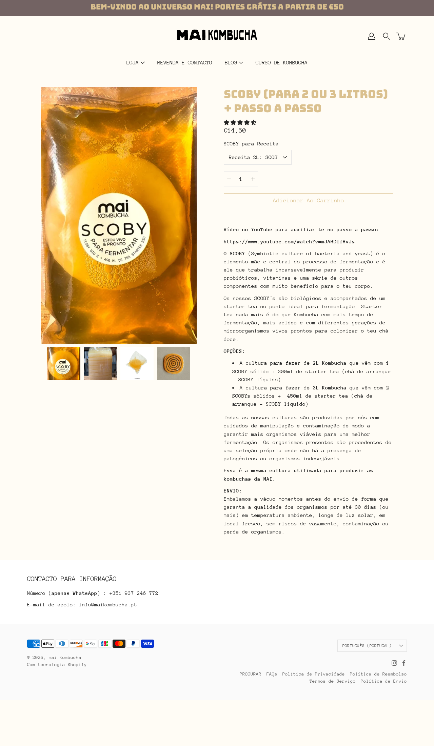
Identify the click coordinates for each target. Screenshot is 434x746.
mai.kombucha (65, 657)
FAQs (272, 674)
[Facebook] (404, 663)
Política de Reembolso (378, 674)
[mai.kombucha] (217, 36)
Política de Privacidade (313, 674)
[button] (241, 122)
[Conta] (371, 36)
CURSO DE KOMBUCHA (282, 63)
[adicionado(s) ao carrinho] (401, 36)
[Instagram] (394, 663)
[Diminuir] (229, 179)
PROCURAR (250, 674)
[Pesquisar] (386, 36)
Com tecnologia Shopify (57, 664)
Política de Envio (384, 681)
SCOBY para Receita (251, 143)
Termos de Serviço (333, 681)
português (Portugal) (367, 645)
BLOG (231, 63)
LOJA (132, 63)
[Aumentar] (253, 179)
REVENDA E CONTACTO (184, 63)
